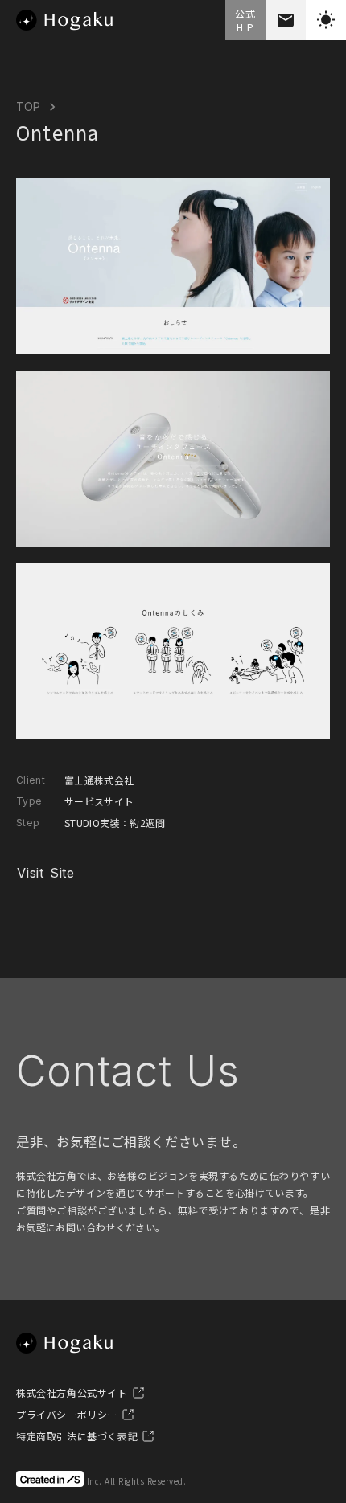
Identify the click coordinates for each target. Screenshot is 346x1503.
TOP (28, 106)
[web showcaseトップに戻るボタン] (64, 20)
